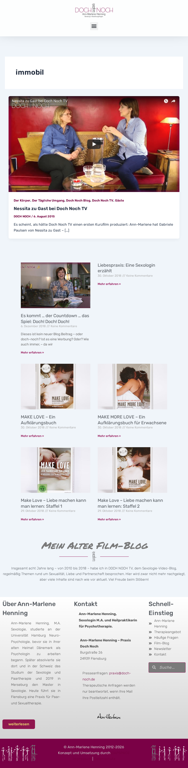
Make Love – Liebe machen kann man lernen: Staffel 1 (53, 503)
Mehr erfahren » (32, 352)
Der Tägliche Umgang (48, 200)
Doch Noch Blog (78, 200)
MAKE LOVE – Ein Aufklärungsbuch (38, 419)
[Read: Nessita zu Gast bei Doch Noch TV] (94, 143)
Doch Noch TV (102, 200)
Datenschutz (104, 759)
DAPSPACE (120, 753)
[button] (94, 26)
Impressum (82, 759)
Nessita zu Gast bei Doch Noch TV (50, 208)
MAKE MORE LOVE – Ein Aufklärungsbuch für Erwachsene (132, 419)
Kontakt (85, 603)
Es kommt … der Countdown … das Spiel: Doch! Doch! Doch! (55, 318)
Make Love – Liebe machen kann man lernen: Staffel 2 (130, 503)
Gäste (119, 200)
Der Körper (22, 200)
